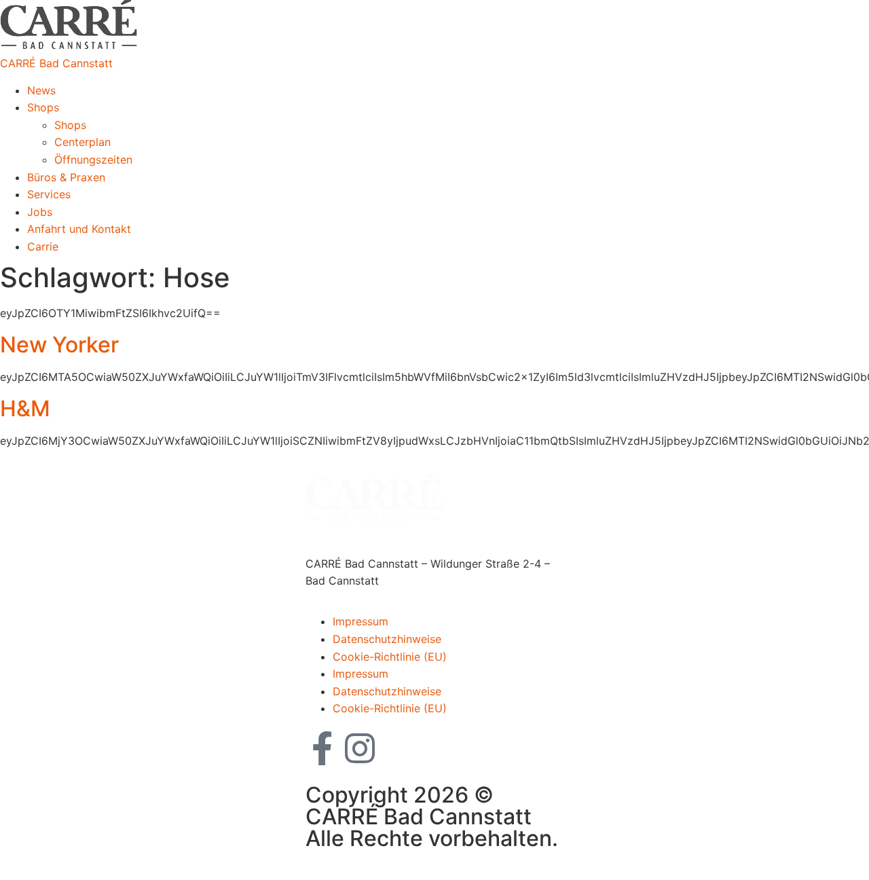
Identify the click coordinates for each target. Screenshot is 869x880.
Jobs (39, 212)
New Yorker (59, 344)
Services (49, 194)
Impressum (360, 621)
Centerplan (82, 142)
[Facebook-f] (322, 748)
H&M (25, 408)
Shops (43, 107)
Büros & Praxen (66, 177)
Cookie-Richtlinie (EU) (390, 656)
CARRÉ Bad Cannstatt (56, 63)
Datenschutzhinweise (387, 639)
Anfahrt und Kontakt (79, 229)
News (41, 90)
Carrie (42, 246)
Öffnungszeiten (93, 159)
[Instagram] (360, 748)
